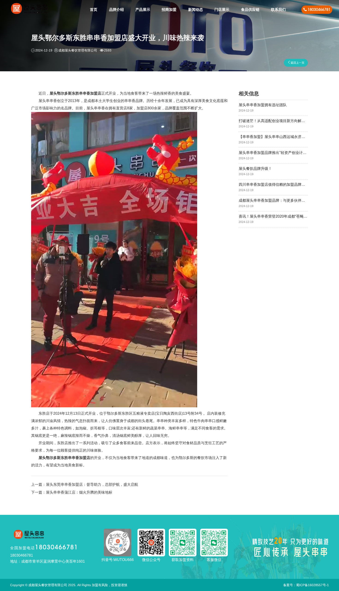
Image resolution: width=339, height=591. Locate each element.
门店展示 (221, 10)
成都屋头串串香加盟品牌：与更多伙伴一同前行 (277, 203)
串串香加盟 (88, 93)
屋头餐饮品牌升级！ (255, 171)
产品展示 (142, 10)
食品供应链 (250, 10)
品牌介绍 (116, 10)
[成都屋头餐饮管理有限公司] (29, 10)
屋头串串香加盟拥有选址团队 (263, 107)
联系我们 (278, 10)
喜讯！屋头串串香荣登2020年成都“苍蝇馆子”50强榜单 (283, 219)
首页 (93, 10)
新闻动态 (195, 10)
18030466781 (44, 547)
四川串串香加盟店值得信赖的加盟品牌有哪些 (275, 187)
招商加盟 (169, 10)
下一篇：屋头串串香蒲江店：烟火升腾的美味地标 (71, 492)
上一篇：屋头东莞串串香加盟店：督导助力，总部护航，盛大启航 (84, 484)
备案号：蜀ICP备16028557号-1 (306, 585)
